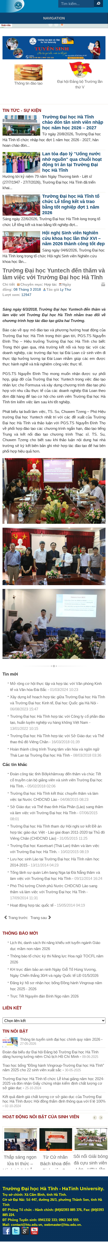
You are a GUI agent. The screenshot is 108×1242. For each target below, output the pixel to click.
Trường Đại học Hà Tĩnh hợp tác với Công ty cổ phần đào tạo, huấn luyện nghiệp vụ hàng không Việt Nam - (57, 722)
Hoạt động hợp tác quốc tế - (47, 905)
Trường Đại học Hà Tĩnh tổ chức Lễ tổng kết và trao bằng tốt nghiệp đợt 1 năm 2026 (70, 204)
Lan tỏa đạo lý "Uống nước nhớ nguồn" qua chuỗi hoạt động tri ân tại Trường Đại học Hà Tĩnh (72, 162)
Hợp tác (50, 284)
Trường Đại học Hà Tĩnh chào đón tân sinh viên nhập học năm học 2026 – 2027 (72, 122)
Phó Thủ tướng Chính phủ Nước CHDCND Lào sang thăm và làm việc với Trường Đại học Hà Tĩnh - (53, 892)
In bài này (103, 284)
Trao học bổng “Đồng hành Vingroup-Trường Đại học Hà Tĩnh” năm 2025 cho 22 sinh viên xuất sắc (53, 1067)
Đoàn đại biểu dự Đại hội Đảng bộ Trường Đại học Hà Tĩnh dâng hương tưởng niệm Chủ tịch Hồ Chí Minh (50, 1054)
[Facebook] (7, 1231)
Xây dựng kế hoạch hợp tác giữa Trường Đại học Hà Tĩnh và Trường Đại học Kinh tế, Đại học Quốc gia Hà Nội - (57, 703)
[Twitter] (16, 1231)
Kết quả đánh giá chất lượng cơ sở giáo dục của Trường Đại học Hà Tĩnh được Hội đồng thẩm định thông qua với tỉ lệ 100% (54, 1099)
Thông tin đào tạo (28, 83)
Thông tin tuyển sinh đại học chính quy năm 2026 (60, 1039)
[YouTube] (34, 1231)
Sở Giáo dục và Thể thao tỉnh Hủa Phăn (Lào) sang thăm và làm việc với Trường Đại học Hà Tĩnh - (56, 813)
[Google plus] (25, 1231)
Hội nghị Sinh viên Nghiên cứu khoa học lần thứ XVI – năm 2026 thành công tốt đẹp (73, 238)
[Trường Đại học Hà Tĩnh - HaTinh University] (14, 6)
